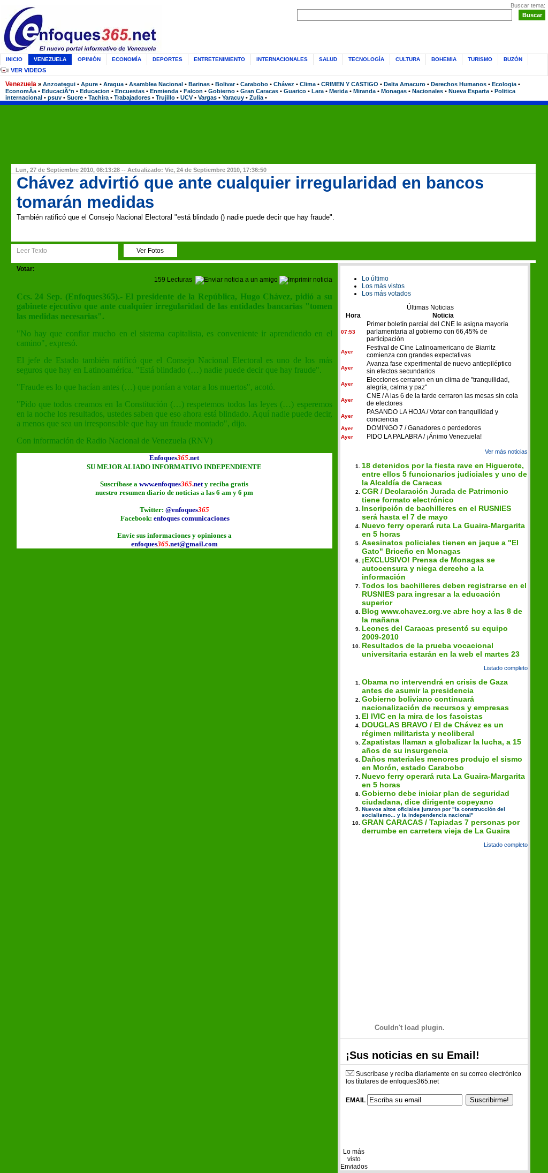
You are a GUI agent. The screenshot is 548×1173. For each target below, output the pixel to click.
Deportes (167, 59)
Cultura (407, 59)
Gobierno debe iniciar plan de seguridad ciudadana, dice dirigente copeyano (435, 797)
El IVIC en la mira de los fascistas (422, 716)
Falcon (193, 91)
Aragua (113, 84)
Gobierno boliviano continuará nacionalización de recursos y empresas (435, 703)
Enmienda (164, 91)
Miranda (364, 91)
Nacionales (427, 91)
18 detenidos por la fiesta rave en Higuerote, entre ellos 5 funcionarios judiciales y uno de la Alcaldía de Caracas (444, 474)
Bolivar (225, 84)
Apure (89, 84)
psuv (55, 97)
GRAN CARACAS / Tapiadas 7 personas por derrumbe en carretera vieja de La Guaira (441, 826)
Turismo (480, 59)
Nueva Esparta (468, 91)
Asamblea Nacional (156, 84)
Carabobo (254, 84)
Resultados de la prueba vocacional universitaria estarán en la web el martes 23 (441, 649)
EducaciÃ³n (58, 91)
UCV (186, 97)
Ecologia (504, 84)
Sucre (75, 97)
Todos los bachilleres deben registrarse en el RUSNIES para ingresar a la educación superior (444, 594)
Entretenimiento (219, 59)
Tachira (98, 97)
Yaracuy (233, 97)
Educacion (95, 91)
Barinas (199, 84)
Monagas (394, 91)
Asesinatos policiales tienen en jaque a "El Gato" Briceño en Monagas (440, 546)
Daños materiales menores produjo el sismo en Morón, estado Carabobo (442, 763)
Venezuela (20, 84)
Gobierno (221, 91)
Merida (338, 91)
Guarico (295, 91)
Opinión (89, 59)
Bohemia (443, 59)
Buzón (513, 59)
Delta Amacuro (404, 84)
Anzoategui (59, 84)
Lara (317, 91)
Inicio (14, 59)
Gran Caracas (259, 91)
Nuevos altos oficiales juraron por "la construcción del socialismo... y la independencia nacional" (433, 812)
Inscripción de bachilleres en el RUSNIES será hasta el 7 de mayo (436, 512)
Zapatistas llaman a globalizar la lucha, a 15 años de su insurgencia (441, 746)
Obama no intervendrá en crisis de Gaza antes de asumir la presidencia (435, 686)
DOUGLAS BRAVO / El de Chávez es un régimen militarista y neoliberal (433, 729)
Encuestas (129, 91)
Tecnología (366, 59)
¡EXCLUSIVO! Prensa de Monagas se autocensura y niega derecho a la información (428, 568)
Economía (126, 59)
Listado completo (506, 668)
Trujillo (165, 97)
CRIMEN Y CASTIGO (349, 84)
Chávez (283, 84)
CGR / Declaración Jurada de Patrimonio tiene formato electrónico (435, 495)
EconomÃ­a (20, 91)
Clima (308, 84)
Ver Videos (28, 70)
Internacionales (282, 59)
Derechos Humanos (458, 84)
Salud (328, 59)
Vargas (207, 97)
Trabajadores (132, 97)
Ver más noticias (506, 451)
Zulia (256, 97)
